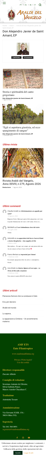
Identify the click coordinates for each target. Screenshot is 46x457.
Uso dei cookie (23, 362)
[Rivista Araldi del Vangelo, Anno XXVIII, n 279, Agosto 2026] (23, 163)
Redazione (7, 187)
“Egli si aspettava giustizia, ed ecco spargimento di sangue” (21, 128)
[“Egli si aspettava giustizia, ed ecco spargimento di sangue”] (23, 114)
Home (5, 26)
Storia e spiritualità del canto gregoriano (18, 93)
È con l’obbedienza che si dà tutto (27, 227)
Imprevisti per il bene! (27, 254)
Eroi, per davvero (9, 302)
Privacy (17, 359)
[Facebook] (17, 437)
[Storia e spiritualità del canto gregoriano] (23, 78)
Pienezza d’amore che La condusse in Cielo (20, 296)
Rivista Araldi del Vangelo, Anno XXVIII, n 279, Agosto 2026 (22, 182)
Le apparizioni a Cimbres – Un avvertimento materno (20, 320)
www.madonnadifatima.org (23, 353)
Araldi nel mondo (9, 308)
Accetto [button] (18, 453)
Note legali (26, 359)
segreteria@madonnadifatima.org (16, 429)
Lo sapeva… (7, 314)
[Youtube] (29, 437)
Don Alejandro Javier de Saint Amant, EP (18, 98)
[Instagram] (23, 437)
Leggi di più (28, 452)
